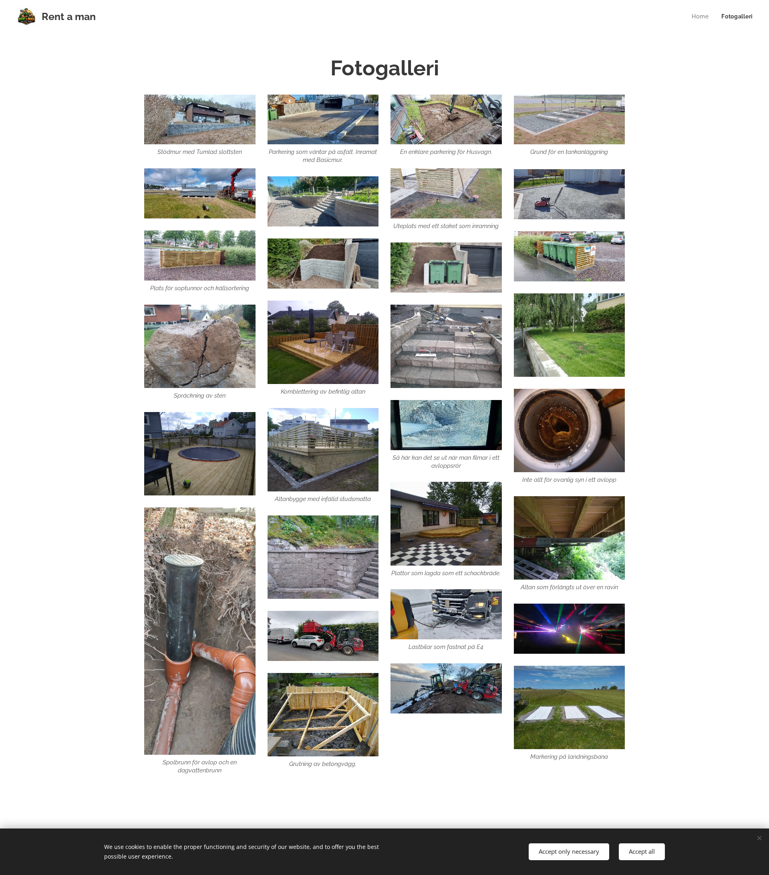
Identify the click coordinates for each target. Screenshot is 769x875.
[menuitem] (702, 16)
